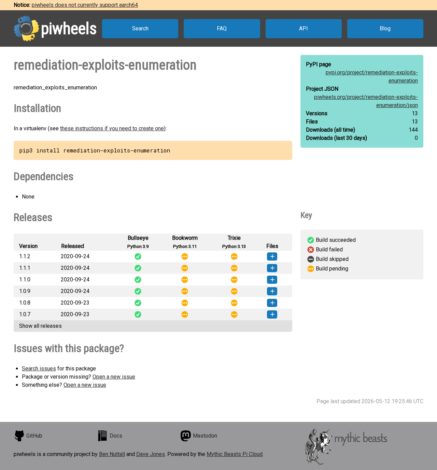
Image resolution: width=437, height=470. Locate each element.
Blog (385, 28)
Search (140, 28)
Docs (116, 435)
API (303, 28)
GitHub (34, 435)
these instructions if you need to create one (112, 128)
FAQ (222, 28)
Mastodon (205, 435)
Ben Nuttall (112, 454)
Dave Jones (150, 454)
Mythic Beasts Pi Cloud (235, 454)
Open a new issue (114, 376)
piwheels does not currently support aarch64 (85, 5)
